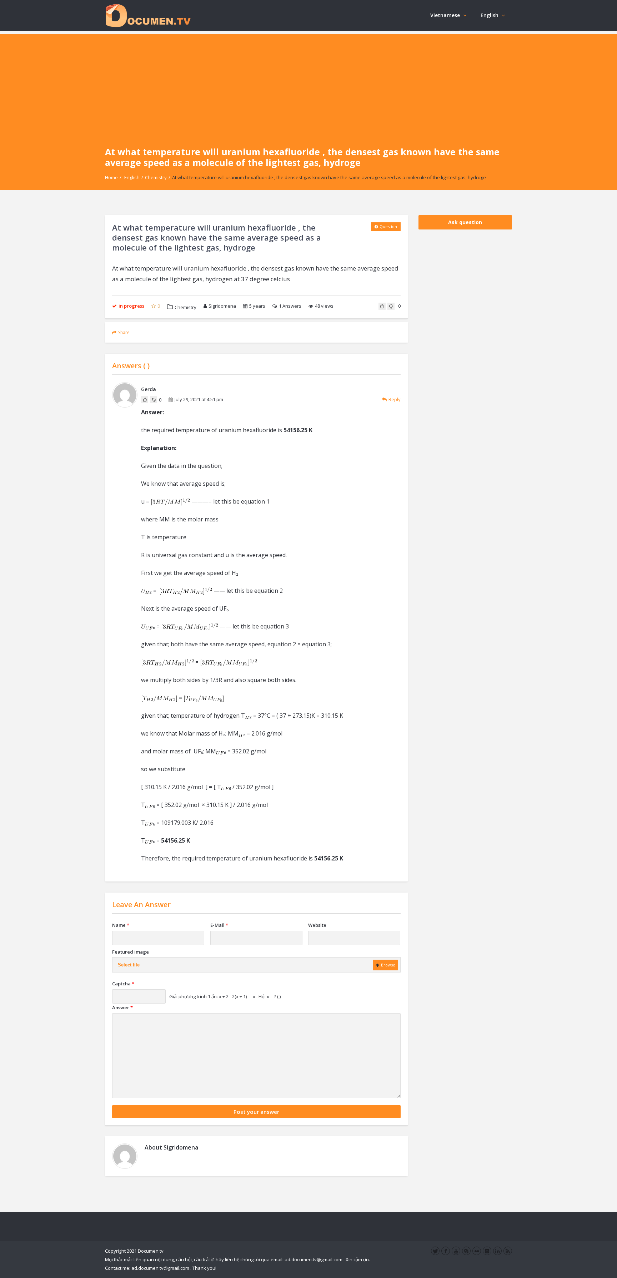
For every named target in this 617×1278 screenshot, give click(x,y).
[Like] (382, 306)
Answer (122, 1007)
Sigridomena (222, 306)
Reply (394, 399)
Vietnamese (445, 15)
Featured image (130, 952)
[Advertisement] (308, 84)
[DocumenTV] (148, 15)
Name (120, 925)
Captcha (123, 983)
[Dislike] (391, 306)
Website (317, 925)
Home (111, 177)
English (489, 15)
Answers (290, 306)
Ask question (465, 222)
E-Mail (219, 925)
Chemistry (156, 177)
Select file (129, 965)
